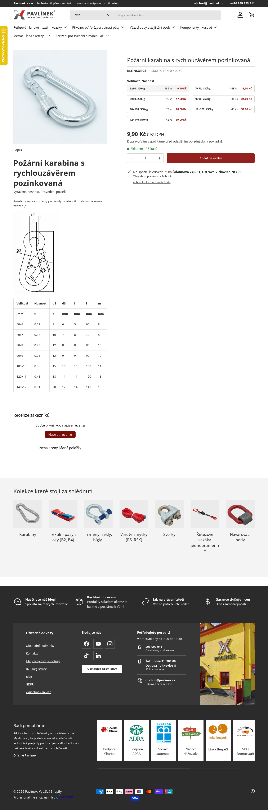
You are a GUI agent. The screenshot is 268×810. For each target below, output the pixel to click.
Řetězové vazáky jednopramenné (205, 542)
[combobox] (145, 15)
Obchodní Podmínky (40, 646)
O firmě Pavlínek (24, 755)
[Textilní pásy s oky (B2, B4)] (63, 514)
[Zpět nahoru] (214, 795)
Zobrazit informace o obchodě (151, 182)
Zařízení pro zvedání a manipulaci (80, 36)
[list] (60, 96)
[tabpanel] (60, 275)
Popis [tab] (17, 150)
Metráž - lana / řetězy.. (29, 36)
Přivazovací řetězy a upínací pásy (96, 27)
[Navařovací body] (240, 514)
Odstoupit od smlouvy (102, 669)
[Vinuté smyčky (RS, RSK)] (134, 514)
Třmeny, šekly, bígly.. (98, 537)
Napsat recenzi (60, 434)
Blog (29, 677)
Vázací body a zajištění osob (150, 27)
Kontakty (32, 653)
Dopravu (133, 141)
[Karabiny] (27, 514)
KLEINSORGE (136, 71)
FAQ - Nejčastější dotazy (43, 661)
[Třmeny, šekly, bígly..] (98, 514)
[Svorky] (169, 514)
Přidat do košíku (211, 158)
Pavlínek (31, 791)
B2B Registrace (36, 669)
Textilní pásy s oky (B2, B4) (63, 537)
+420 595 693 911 (242, 3)
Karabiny (27, 534)
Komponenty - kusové (196, 27)
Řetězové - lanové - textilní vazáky (37, 27)
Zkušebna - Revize (38, 692)
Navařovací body (240, 537)
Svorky (169, 534)
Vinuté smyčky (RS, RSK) (133, 537)
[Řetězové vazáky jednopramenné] (205, 514)
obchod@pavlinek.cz (209, 3)
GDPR (30, 684)
